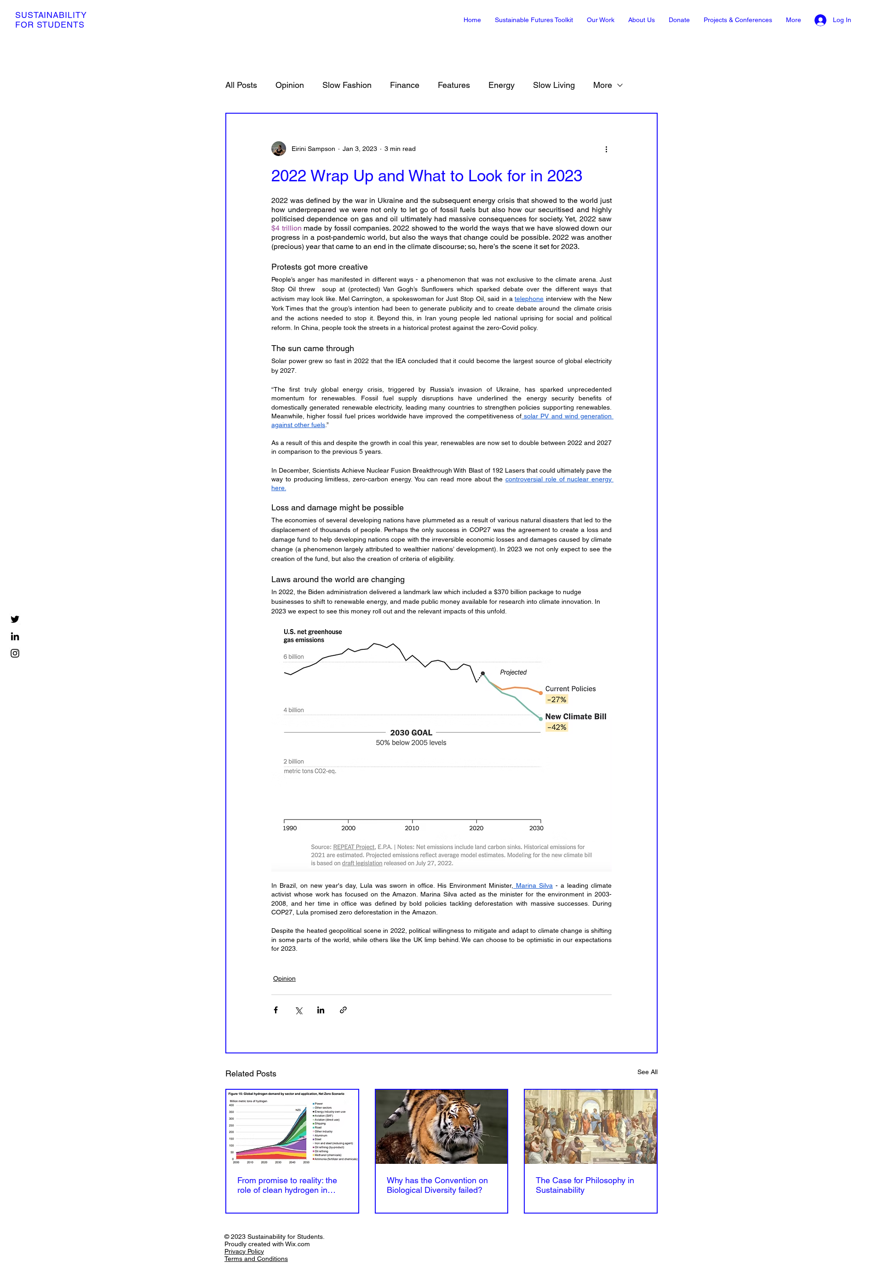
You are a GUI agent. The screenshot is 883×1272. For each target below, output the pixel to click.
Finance (404, 85)
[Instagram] (15, 653)
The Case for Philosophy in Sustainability (585, 1185)
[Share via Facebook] (275, 1010)
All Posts (241, 85)
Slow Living (554, 85)
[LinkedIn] (15, 636)
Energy (501, 85)
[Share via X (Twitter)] (298, 1010)
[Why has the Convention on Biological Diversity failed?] (442, 1127)
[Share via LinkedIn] (320, 1010)
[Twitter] (15, 619)
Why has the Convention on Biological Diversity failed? (437, 1185)
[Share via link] (343, 1010)
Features (454, 85)
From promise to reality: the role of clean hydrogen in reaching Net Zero (287, 1185)
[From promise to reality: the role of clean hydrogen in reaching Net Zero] (292, 1127)
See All (647, 1071)
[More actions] (606, 148)
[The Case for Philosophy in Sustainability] (591, 1127)
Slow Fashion (347, 85)
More (602, 85)
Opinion (289, 85)
